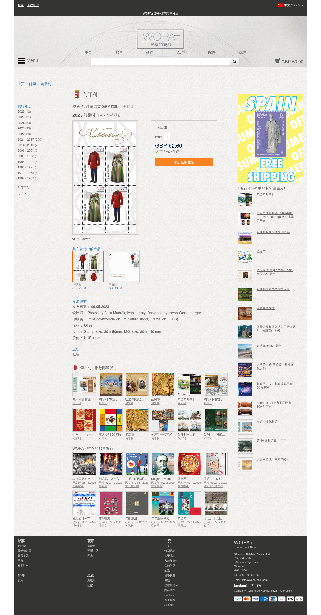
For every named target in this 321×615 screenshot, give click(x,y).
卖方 (20, 580)
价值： (77, 337)
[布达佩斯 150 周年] (245, 351)
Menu (31, 60)
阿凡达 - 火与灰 (109, 478)
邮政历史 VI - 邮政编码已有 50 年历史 (275, 385)
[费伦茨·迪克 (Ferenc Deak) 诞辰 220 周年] (245, 275)
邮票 (119, 52)
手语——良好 (213, 478)
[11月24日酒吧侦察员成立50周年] (137, 464)
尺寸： (77, 331)
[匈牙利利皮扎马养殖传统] (216, 384)
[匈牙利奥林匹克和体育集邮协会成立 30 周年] (84, 384)
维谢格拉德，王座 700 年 (273, 459)
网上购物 (169, 600)
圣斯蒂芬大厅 (266, 308)
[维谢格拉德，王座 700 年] (245, 465)
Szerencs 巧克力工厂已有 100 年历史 (274, 404)
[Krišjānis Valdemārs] (163, 464)
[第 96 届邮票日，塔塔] (245, 446)
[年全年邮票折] (189, 384)
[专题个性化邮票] (245, 427)
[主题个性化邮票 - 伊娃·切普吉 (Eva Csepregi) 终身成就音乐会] (245, 218)
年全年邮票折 (187, 399)
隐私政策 (169, 590)
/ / (292, 5)
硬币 (150, 52)
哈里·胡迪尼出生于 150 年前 (144, 399)
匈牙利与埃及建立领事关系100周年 (122, 399)
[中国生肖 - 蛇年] (84, 420)
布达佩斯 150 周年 (269, 345)
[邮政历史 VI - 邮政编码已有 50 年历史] (245, 389)
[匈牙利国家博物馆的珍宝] (245, 294)
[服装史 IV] (88, 266)
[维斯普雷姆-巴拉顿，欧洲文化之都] (245, 370)
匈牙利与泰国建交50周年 (273, 232)
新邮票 (22, 546)
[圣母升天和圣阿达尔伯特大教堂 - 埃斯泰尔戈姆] (245, 332)
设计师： (79, 312)
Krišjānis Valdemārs (164, 478)
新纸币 (91, 580)
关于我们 (169, 555)
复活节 (129, 434)
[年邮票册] (111, 503)
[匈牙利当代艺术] (163, 420)
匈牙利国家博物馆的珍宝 (273, 289)
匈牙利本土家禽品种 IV (193, 434)
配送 (167, 570)
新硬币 (91, 546)
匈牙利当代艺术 (161, 434)
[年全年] (189, 503)
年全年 (182, 518)
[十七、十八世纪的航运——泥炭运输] (216, 503)
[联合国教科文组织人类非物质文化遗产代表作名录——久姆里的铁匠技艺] (84, 464)
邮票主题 (23, 555)
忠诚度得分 (171, 585)
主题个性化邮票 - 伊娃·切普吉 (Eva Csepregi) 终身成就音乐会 (275, 216)
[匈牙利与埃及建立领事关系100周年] (111, 384)
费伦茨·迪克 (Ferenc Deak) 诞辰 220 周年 (275, 272)
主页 (88, 52)
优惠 (243, 52)
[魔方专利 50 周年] (111, 420)
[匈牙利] (77, 93)
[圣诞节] (163, 384)
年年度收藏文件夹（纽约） (169, 518)
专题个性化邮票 (267, 421)
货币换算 (169, 575)
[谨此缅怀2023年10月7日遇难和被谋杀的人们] (84, 503)
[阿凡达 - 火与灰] (111, 464)
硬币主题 (92, 550)
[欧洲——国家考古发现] (216, 420)
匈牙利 (46, 83)
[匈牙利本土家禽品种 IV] (189, 420)
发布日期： (81, 306)
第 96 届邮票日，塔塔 (271, 440)
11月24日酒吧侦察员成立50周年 (147, 478)
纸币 (181, 52)
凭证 (167, 580)
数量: (158, 137)
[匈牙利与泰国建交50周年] (245, 237)
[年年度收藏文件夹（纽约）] (163, 503)
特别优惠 (169, 550)
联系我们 (169, 605)
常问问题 (169, 565)
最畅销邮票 (24, 550)
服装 (75, 353)
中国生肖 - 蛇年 (82, 434)
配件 (212, 52)
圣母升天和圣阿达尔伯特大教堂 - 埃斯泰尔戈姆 (276, 328)
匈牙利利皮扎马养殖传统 (220, 399)
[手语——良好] (216, 464)
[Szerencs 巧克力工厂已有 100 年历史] (245, 408)
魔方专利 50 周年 (110, 434)
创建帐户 (33, 5)
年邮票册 (105, 518)
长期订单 (23, 565)
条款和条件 (171, 560)
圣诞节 (155, 399)
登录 (21, 5)
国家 (20, 560)
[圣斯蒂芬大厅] (245, 313)
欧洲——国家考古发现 (219, 434)
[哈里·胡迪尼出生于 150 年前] (137, 384)
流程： (77, 325)
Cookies (169, 595)
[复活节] (137, 420)
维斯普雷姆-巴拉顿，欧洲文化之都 (275, 366)
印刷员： (79, 318)
